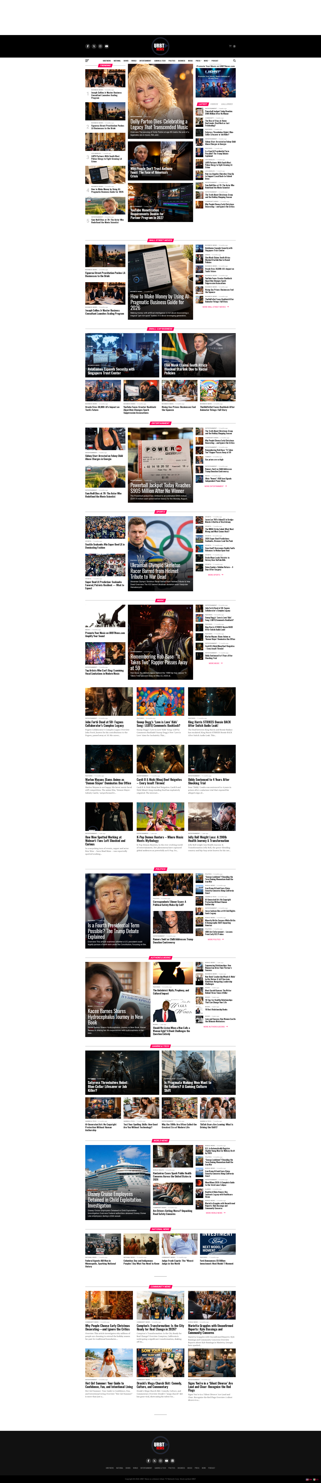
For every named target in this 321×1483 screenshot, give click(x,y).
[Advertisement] (160, 17)
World (133, 60)
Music (190, 60)
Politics (172, 60)
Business (181, 60)
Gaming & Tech (160, 60)
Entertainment (145, 60)
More (206, 60)
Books (126, 60)
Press (198, 60)
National (117, 60)
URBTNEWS (107, 60)
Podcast (215, 60)
